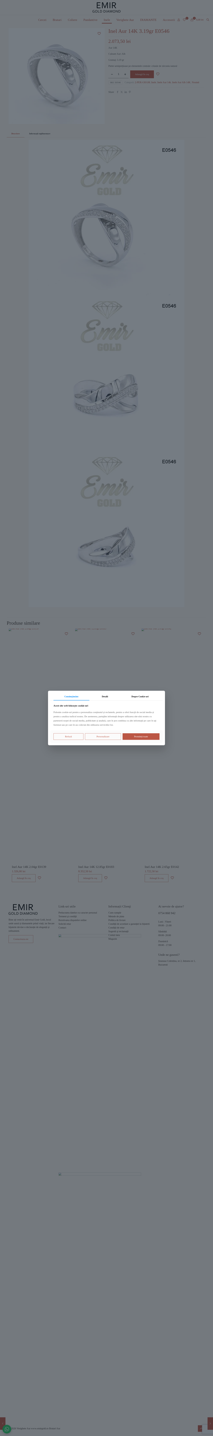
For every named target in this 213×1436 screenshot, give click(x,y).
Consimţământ (71, 696)
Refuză (68, 736)
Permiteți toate (141, 736)
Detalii (105, 696)
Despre (140, 696)
